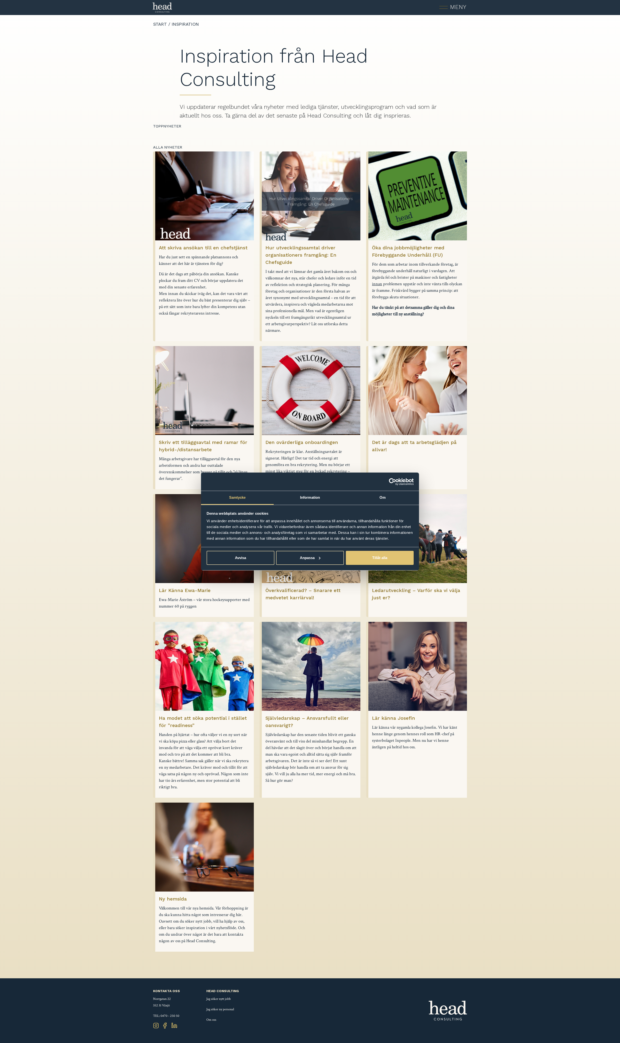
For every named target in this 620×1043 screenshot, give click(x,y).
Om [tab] (383, 497)
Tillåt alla (379, 558)
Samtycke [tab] (237, 497)
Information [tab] (310, 497)
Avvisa (240, 558)
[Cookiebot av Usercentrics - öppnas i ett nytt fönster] (392, 481)
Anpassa (307, 558)
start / (162, 24)
